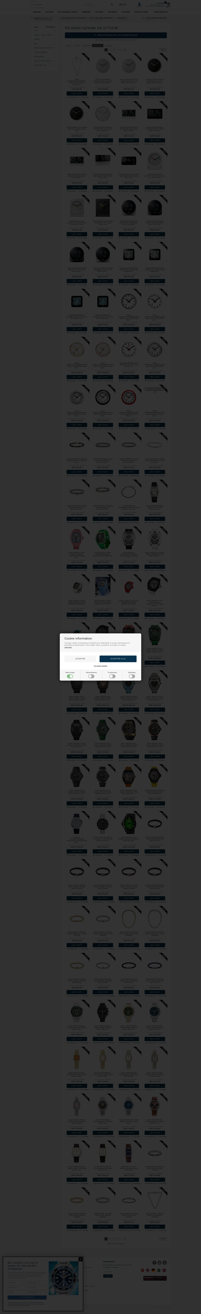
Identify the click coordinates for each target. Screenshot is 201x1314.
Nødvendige (70, 672)
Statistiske (132, 672)
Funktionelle (112, 672)
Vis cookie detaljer (100, 666)
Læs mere (68, 647)
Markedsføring (91, 672)
